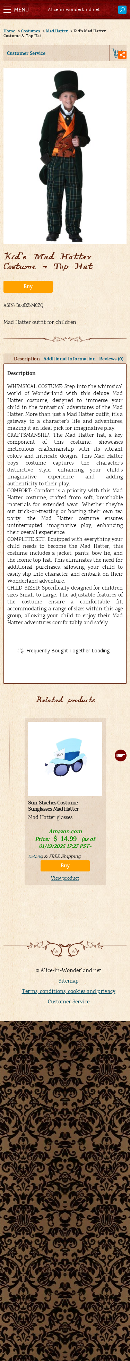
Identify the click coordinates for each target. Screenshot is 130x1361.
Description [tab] (27, 359)
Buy (28, 286)
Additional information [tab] (69, 359)
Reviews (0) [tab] (111, 359)
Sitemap (69, 981)
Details (35, 856)
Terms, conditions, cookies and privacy (68, 991)
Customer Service (26, 53)
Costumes (30, 31)
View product (65, 878)
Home (9, 31)
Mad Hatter (57, 31)
